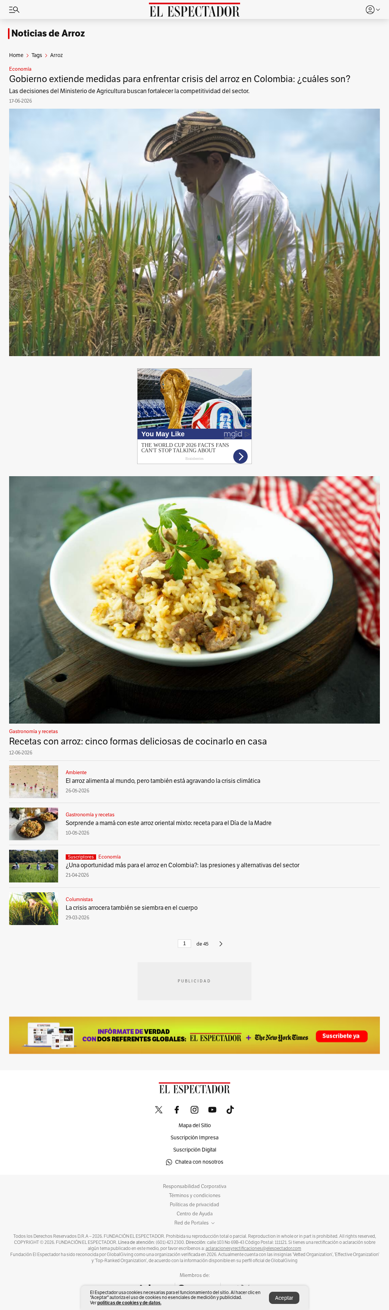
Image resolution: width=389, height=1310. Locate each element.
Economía (20, 69)
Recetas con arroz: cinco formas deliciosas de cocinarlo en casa (138, 741)
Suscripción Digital (194, 1150)
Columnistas (79, 900)
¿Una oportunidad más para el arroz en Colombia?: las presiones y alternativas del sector (182, 865)
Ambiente (76, 773)
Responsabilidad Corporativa (194, 1186)
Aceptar (284, 1298)
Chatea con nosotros (199, 1162)
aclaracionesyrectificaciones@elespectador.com (253, 1248)
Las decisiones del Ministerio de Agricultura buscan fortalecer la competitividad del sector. (129, 91)
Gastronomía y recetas (33, 732)
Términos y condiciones (194, 1195)
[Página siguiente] (221, 947)
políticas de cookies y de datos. (129, 1302)
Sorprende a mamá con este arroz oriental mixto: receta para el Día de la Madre (169, 823)
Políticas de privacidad (194, 1204)
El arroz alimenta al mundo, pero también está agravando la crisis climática (163, 781)
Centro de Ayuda (195, 1214)
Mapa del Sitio (195, 1125)
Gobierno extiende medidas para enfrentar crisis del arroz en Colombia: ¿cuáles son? (180, 79)
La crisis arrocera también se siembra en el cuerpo (132, 908)
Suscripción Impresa (194, 1137)
